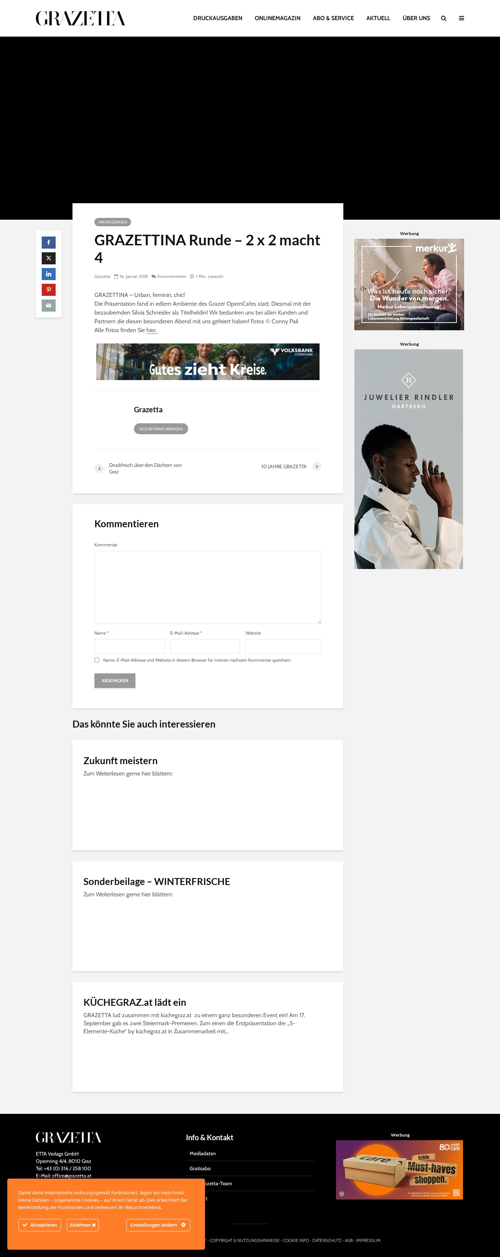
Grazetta (102, 276)
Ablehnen (81, 1225)
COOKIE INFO (296, 1240)
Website (253, 633)
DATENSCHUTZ (327, 1240)
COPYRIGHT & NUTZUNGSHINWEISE (245, 1240)
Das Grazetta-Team (211, 1183)
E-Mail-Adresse (186, 633)
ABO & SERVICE (333, 18)
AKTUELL (378, 18)
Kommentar (105, 545)
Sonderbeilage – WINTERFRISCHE (156, 881)
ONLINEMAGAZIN (278, 18)
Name (101, 633)
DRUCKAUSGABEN (217, 18)
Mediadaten (203, 1153)
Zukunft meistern (120, 760)
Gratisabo (200, 1168)
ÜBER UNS (416, 18)
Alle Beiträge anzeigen (161, 429)
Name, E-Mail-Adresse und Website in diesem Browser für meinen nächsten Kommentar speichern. (197, 660)
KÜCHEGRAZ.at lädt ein (134, 1002)
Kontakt (199, 1198)
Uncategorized (112, 222)
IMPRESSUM (368, 1240)
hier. (152, 330)
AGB (349, 1240)
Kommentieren (171, 276)
